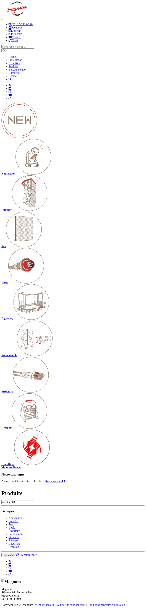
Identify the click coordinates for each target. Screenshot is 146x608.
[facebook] (10, 561)
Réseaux (13, 540)
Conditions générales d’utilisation (106, 604)
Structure (14, 537)
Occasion (14, 546)
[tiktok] (10, 574)
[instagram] (10, 567)
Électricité (14, 530)
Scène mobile (16, 534)
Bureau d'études (18, 69)
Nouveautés (15, 517)
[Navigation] (2, 19)
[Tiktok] (10, 98)
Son (11, 524)
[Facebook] (10, 85)
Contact (13, 75)
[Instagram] (10, 91)
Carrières (14, 72)
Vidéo (12, 527)
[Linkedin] (10, 88)
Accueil (13, 56)
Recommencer (53, 481)
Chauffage (14, 543)
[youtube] (10, 570)
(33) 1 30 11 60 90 (22, 24)
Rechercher (9, 555)
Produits (13, 66)
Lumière (13, 521)
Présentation (15, 59)
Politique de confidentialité (71, 604)
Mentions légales (44, 604)
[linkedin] (10, 564)
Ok (4, 50)
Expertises (14, 63)
